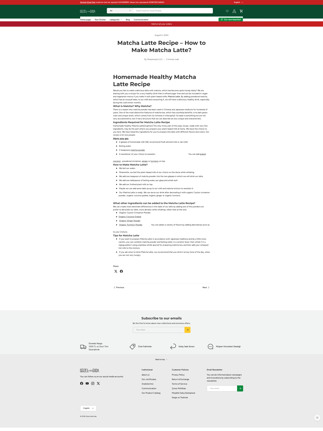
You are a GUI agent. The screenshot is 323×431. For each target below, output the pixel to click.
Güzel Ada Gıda (91, 416)
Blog (128, 19)
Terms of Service (179, 384)
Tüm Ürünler (100, 19)
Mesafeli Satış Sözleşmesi (183, 393)
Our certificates (149, 379)
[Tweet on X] (116, 271)
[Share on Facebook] (121, 271)
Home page (85, 19)
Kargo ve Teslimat (180, 397)
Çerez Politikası (179, 388)
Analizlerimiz (147, 384)
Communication (141, 19)
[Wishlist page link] (227, 11)
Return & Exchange (180, 379)
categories (114, 19)
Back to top (160, 359)
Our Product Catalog (151, 393)
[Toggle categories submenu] (121, 19)
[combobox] (160, 10)
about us (145, 375)
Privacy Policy (178, 375)
